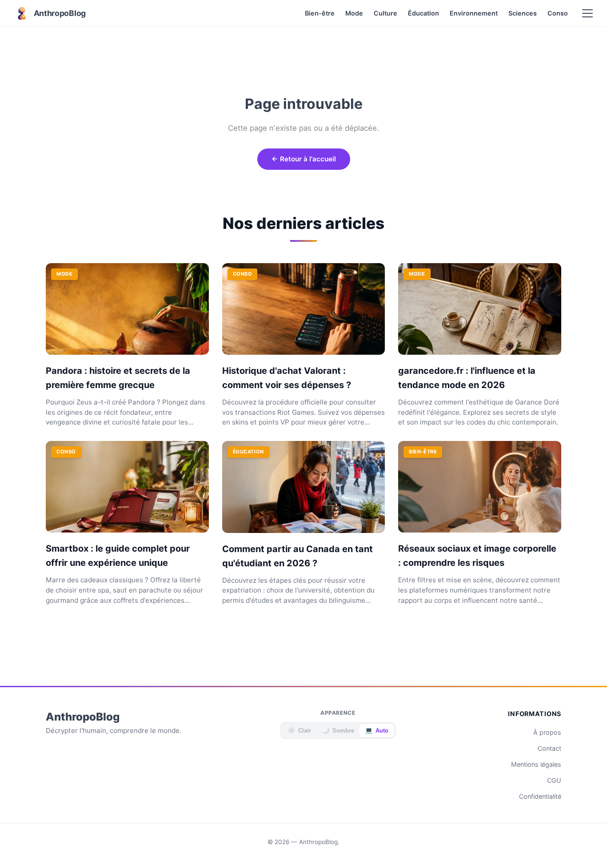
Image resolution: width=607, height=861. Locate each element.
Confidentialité (540, 796)
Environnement (474, 13)
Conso (557, 13)
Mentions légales (536, 764)
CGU (554, 780)
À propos (547, 732)
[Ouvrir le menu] (587, 13)
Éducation (423, 13)
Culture (385, 13)
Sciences (522, 13)
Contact (549, 748)
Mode (354, 13)
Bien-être (320, 13)
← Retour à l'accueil (304, 159)
